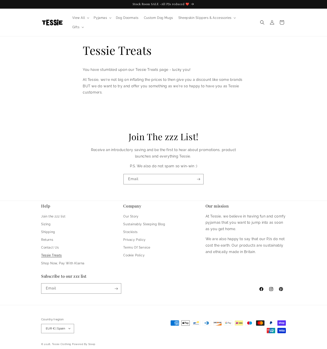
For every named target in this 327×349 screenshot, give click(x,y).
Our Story (130, 216)
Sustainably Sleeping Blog (144, 224)
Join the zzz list (53, 216)
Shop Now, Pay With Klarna (63, 263)
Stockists (130, 231)
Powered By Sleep (83, 344)
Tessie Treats (51, 255)
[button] (80, 17)
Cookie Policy (134, 255)
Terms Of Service (136, 247)
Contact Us (50, 247)
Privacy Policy (134, 239)
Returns (47, 239)
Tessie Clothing (61, 344)
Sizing (46, 224)
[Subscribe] (198, 179)
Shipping (48, 231)
